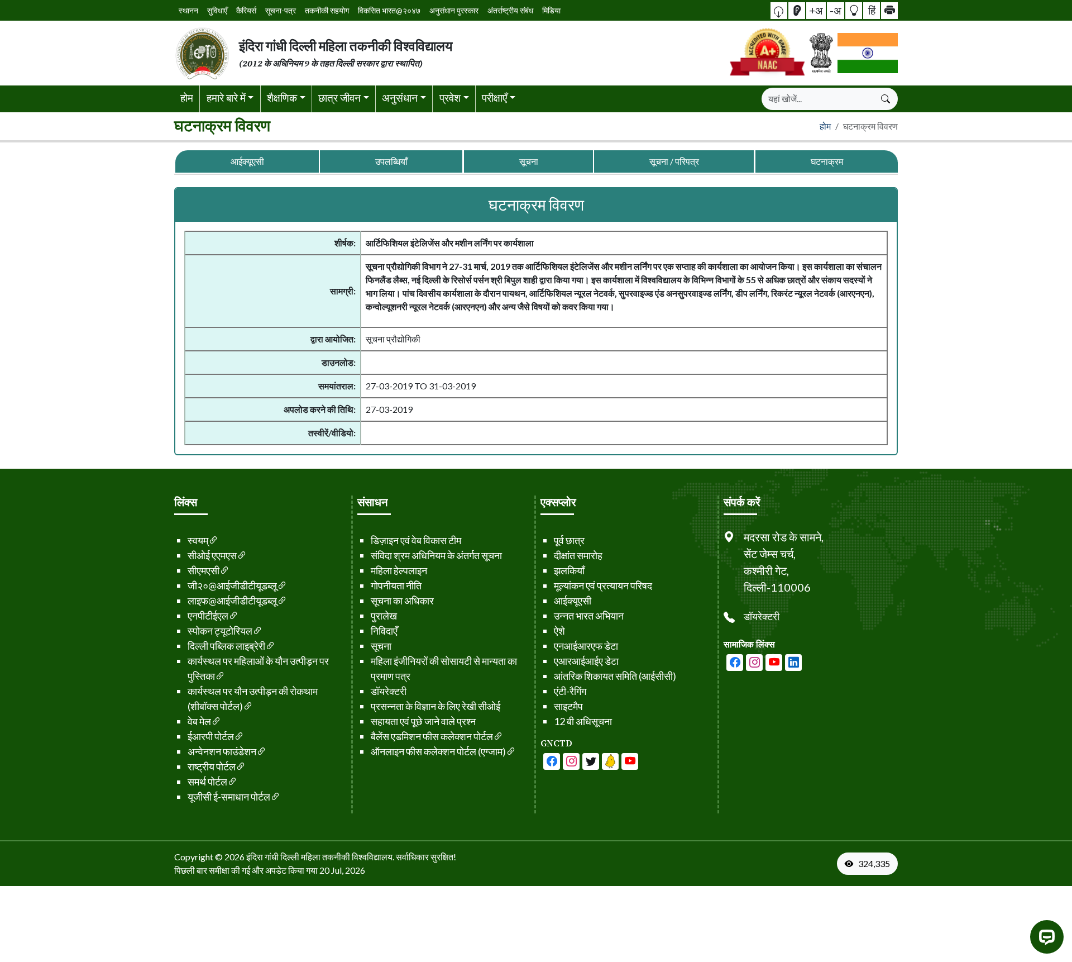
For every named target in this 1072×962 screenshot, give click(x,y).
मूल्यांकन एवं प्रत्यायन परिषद (603, 585)
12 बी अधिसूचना (583, 721)
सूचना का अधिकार (402, 600)
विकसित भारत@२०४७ (389, 10)
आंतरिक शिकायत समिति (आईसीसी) (615, 676)
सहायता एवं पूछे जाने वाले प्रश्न (423, 721)
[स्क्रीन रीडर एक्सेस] (796, 10)
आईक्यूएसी (247, 161)
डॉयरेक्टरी (388, 691)
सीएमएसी (203, 570)
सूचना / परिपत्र (674, 161)
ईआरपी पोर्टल (211, 736)
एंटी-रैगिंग (570, 691)
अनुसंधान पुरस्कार (453, 10)
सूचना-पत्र (280, 10)
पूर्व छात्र (569, 540)
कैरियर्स (246, 10)
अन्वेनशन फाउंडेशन (222, 751)
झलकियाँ (569, 570)
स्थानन (188, 10)
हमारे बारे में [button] (226, 97)
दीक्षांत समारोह (578, 555)
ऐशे (559, 631)
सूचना (528, 161)
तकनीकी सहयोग (327, 10)
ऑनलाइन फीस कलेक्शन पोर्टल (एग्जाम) (438, 751)
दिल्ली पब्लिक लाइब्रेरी (226, 646)
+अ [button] (816, 9)
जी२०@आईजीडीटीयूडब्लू (232, 585)
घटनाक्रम (826, 161)
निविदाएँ (384, 631)
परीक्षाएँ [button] (494, 97)
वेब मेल (199, 721)
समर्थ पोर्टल (207, 781)
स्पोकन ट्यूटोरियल (220, 631)
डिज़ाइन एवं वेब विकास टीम (416, 540)
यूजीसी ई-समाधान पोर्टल (229, 796)
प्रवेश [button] (450, 97)
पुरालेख (384, 615)
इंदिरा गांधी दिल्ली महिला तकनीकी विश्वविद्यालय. (320, 856)
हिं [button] (871, 9)
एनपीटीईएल (208, 615)
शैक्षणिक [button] (282, 97)
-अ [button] (835, 9)
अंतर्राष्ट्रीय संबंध (510, 10)
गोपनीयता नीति (396, 585)
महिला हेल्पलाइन (399, 570)
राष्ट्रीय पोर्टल (212, 766)
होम (186, 97)
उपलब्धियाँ (391, 161)
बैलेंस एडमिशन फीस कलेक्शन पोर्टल (432, 736)
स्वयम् (198, 540)
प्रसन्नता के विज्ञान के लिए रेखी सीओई (435, 706)
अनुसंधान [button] (400, 97)
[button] (778, 10)
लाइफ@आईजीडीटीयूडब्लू (232, 600)
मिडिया (551, 10)
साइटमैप (568, 706)
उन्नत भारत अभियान (589, 615)
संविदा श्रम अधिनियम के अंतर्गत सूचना (436, 555)
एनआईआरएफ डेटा (586, 646)
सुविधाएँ (217, 10)
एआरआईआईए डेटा (586, 661)
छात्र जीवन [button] (339, 97)
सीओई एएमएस (212, 555)
